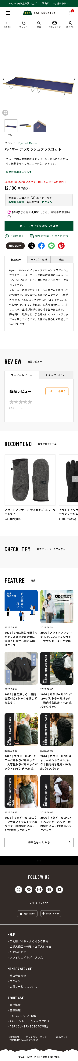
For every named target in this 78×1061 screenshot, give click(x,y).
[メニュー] (8, 13)
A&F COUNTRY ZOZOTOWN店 (29, 1026)
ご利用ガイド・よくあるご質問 (29, 941)
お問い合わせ (18, 952)
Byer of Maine (27, 143)
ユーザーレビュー (22, 375)
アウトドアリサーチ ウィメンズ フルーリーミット (30, 511)
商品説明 (15, 259)
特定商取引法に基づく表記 (23, 1039)
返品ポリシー (63, 1037)
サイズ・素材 (39, 259)
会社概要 (15, 1004)
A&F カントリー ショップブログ (30, 1021)
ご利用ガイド (18, 236)
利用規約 (14, 1037)
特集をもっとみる (39, 842)
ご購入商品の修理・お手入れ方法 (30, 946)
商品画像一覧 (5, 113)
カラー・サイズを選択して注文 (39, 226)
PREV (4, 79)
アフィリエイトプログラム (26, 957)
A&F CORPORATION (23, 1015)
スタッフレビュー (56, 375)
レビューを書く (57, 391)
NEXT (74, 79)
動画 (62, 259)
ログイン (47, 202)
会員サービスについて (23, 986)
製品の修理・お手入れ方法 (51, 236)
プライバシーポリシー (37, 1037)
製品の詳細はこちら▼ (19, 172)
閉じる (4, 12)
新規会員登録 (16, 202)
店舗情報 (15, 1010)
